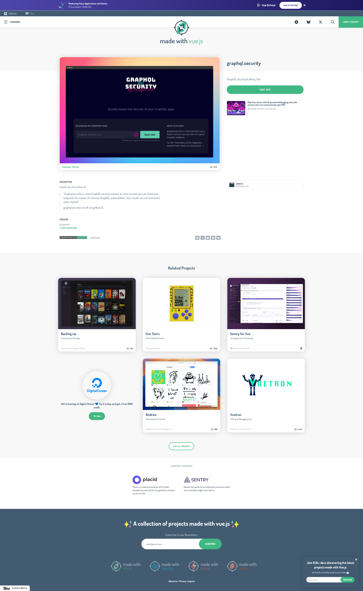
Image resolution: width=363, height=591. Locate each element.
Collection (12, 13)
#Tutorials (158, 429)
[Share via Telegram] (213, 238)
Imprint (191, 581)
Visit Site (265, 89)
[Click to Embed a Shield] (73, 237)
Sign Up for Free (290, 5)
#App (232, 429)
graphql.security (244, 63)
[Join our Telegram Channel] (296, 22)
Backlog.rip (68, 334)
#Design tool (167, 429)
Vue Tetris (153, 334)
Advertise (173, 581)
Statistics (96, 237)
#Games (82, 348)
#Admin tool (66, 348)
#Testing (75, 167)
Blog (32, 13)
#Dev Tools (239, 429)
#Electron (247, 429)
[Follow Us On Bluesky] (308, 22)
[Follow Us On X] (321, 22)
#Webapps (66, 167)
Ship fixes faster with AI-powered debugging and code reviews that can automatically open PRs (272, 103)
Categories (15, 22)
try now (97, 416)
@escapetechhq (69, 227)
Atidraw (151, 415)
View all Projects (181, 446)
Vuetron (235, 415)
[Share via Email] (208, 238)
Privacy (182, 581)
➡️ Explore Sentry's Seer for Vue (261, 109)
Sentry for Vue (240, 334)
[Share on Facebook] (197, 238)
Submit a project (351, 22)
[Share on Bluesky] (218, 238)
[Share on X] (203, 238)
